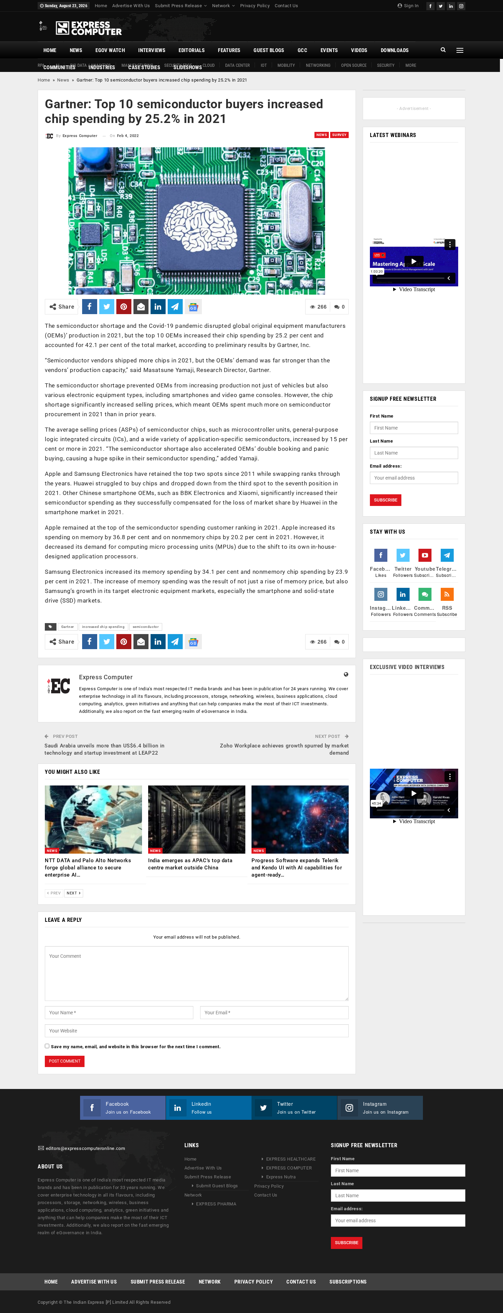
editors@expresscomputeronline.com (85, 1148)
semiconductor (146, 627)
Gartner (67, 627)
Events (329, 50)
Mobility (286, 65)
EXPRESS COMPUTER (289, 1167)
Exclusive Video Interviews (407, 667)
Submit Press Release (178, 5)
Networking (318, 65)
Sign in (411, 5)
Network (221, 5)
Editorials (192, 50)
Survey (339, 135)
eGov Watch (110, 50)
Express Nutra (281, 1176)
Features (229, 50)
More (410, 65)
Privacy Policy (255, 5)
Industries (102, 67)
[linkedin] (451, 5)
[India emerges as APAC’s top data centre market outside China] (196, 819)
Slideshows (187, 67)
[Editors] (41, 1148)
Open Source (353, 65)
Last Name (381, 441)
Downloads (395, 50)
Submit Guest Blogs (217, 1185)
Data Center (237, 65)
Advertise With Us (131, 5)
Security (386, 65)
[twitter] (441, 5)
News (76, 50)
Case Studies (144, 67)
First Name (382, 416)
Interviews (151, 50)
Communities (59, 67)
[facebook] (430, 5)
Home (101, 5)
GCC (302, 50)
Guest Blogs (269, 50)
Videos (359, 50)
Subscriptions (348, 1282)
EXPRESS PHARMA (216, 1203)
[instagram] (461, 5)
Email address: (386, 466)
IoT (264, 65)
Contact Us (286, 5)
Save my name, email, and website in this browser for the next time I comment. (136, 1046)
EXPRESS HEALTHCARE (291, 1159)
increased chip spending (103, 627)
